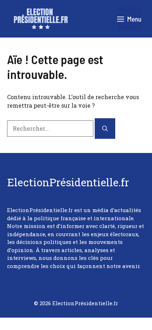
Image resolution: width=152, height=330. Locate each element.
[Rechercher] (105, 128)
